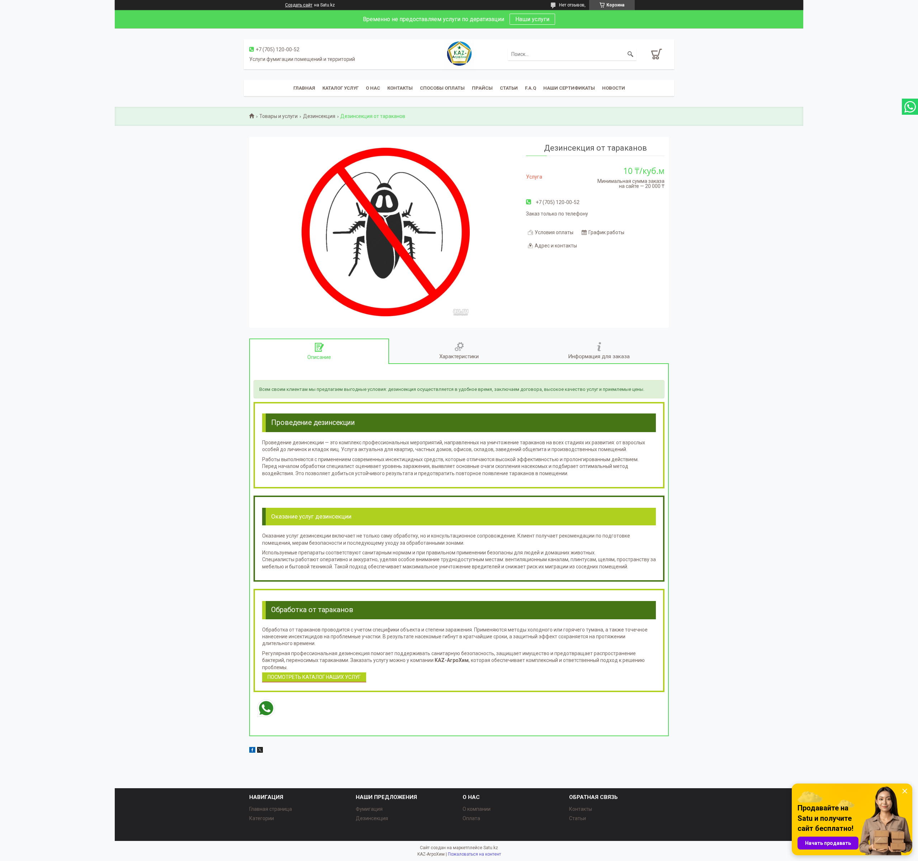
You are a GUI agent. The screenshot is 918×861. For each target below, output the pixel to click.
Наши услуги (532, 19)
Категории (261, 818)
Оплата (471, 818)
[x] (260, 751)
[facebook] (252, 751)
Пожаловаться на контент (474, 854)
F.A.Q (530, 88)
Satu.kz (490, 847)
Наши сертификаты (569, 88)
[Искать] (630, 54)
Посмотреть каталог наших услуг (314, 677)
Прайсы (482, 88)
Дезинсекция (319, 116)
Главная (304, 88)
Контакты (400, 88)
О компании (477, 809)
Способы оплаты (442, 88)
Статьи (509, 88)
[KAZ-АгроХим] (459, 54)
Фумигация (369, 809)
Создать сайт (298, 5)
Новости (613, 88)
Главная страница (270, 809)
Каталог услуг (340, 88)
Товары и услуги (278, 116)
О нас (373, 88)
